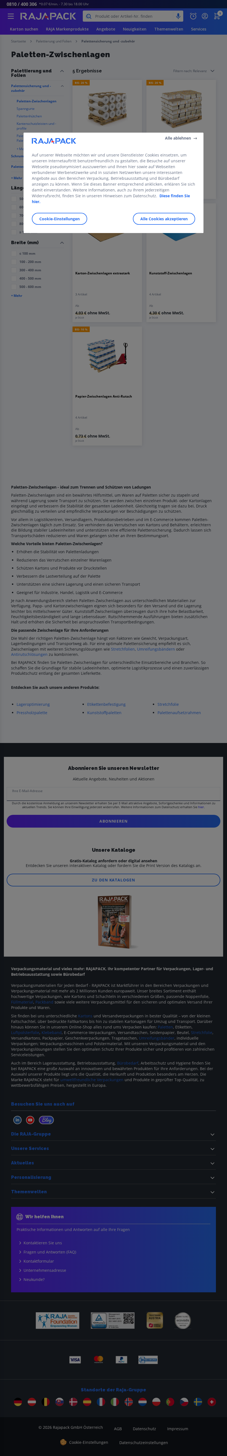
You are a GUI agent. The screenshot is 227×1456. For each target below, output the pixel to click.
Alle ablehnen (178, 138)
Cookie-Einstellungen (59, 218)
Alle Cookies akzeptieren (164, 218)
